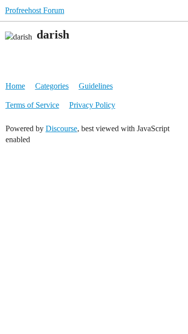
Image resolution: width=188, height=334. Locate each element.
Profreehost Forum (34, 10)
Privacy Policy (92, 105)
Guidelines (96, 86)
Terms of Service (32, 105)
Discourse (61, 128)
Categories (52, 86)
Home (15, 86)
